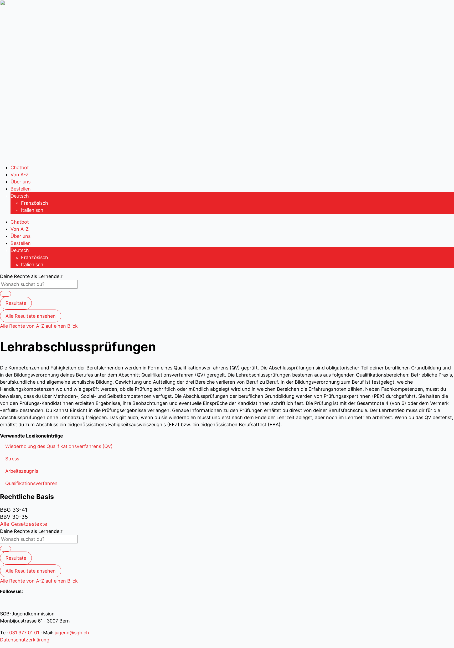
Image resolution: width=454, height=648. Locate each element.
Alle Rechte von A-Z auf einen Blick (39, 326)
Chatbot (20, 167)
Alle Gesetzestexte (23, 524)
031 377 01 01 (24, 632)
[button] (59, 446)
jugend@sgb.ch (72, 632)
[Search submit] (5, 294)
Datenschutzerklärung (24, 639)
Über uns (20, 181)
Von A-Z (20, 174)
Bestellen (21, 189)
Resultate (16, 303)
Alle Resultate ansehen (31, 316)
